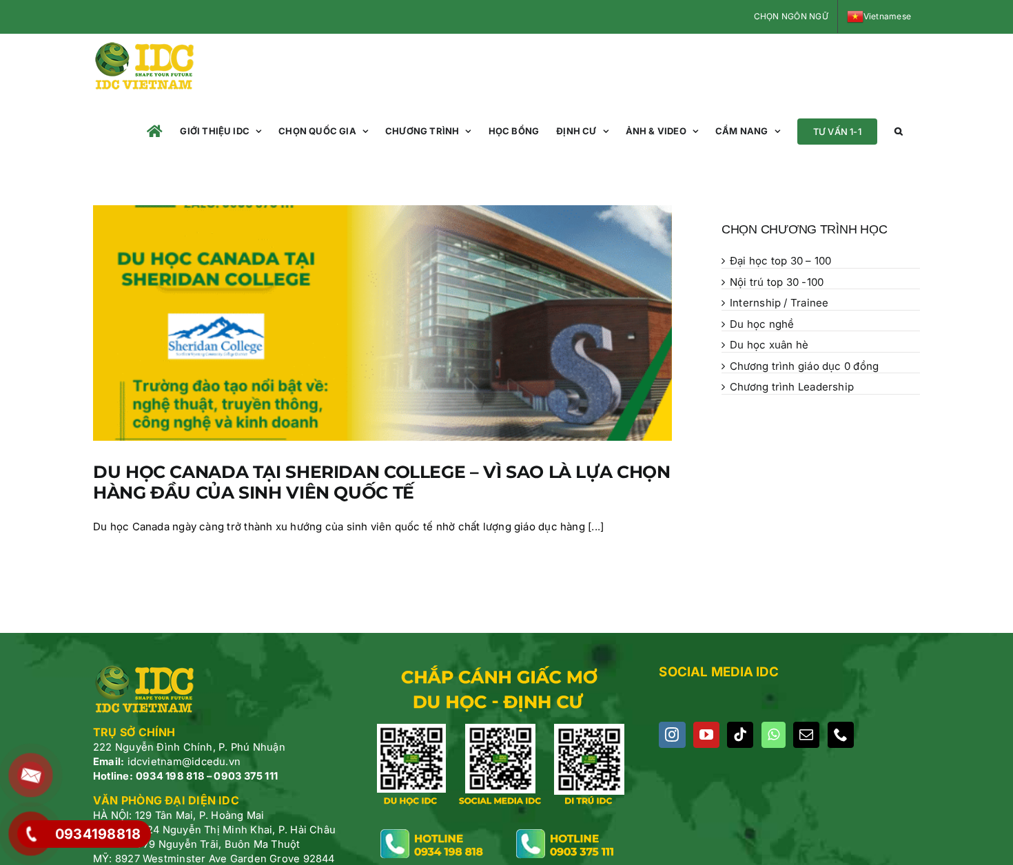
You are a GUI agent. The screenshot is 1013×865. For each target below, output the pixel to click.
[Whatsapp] (773, 735)
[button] (898, 131)
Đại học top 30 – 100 (781, 260)
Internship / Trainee (779, 302)
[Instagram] (672, 735)
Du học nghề (762, 324)
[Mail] (806, 735)
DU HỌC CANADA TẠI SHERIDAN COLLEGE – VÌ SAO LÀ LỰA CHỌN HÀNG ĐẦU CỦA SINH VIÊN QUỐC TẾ (381, 482)
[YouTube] (706, 735)
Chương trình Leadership (792, 386)
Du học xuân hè (769, 344)
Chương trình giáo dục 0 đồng (804, 366)
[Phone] (841, 735)
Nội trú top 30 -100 (776, 282)
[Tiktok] (740, 735)
